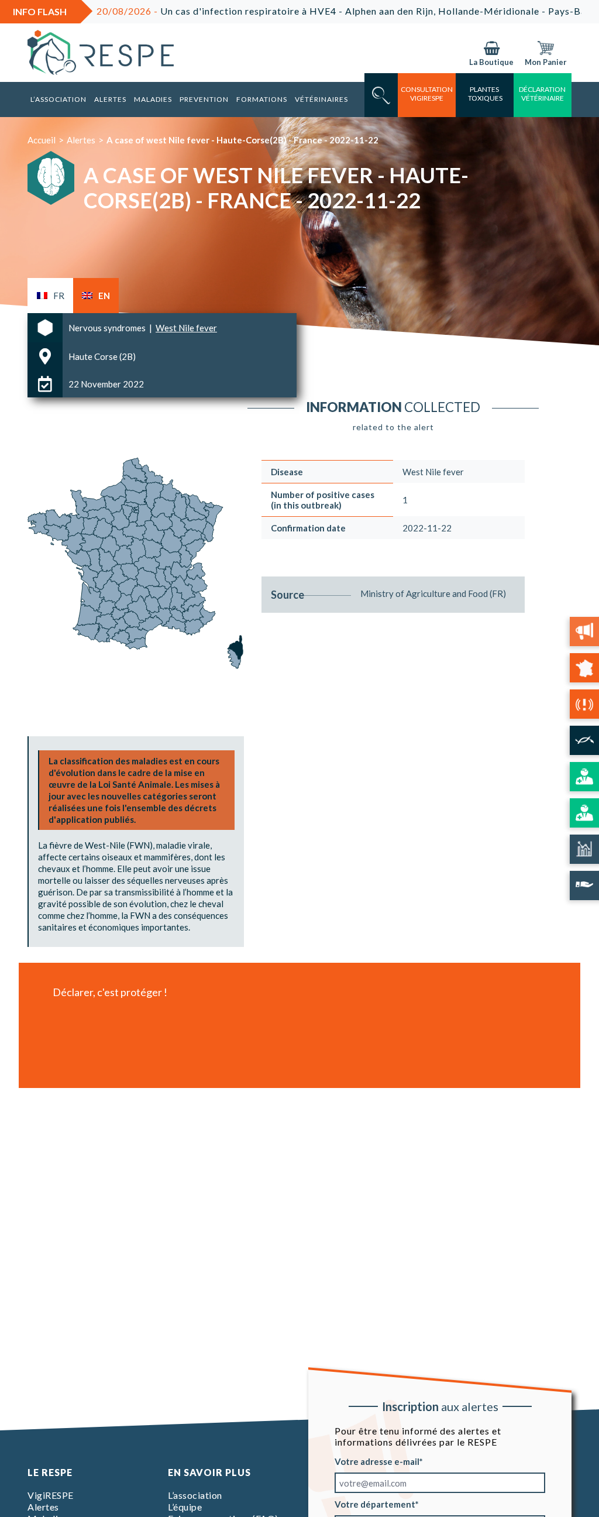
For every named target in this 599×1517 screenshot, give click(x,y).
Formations (261, 99)
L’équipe (185, 1506)
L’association (58, 99)
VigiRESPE (50, 1495)
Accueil (41, 140)
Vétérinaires (321, 99)
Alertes (110, 99)
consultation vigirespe (427, 93)
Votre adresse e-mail (377, 1461)
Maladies (153, 99)
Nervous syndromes (107, 327)
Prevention (204, 99)
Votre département (375, 1504)
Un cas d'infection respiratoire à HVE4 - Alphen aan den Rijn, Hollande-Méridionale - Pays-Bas (303, 10)
